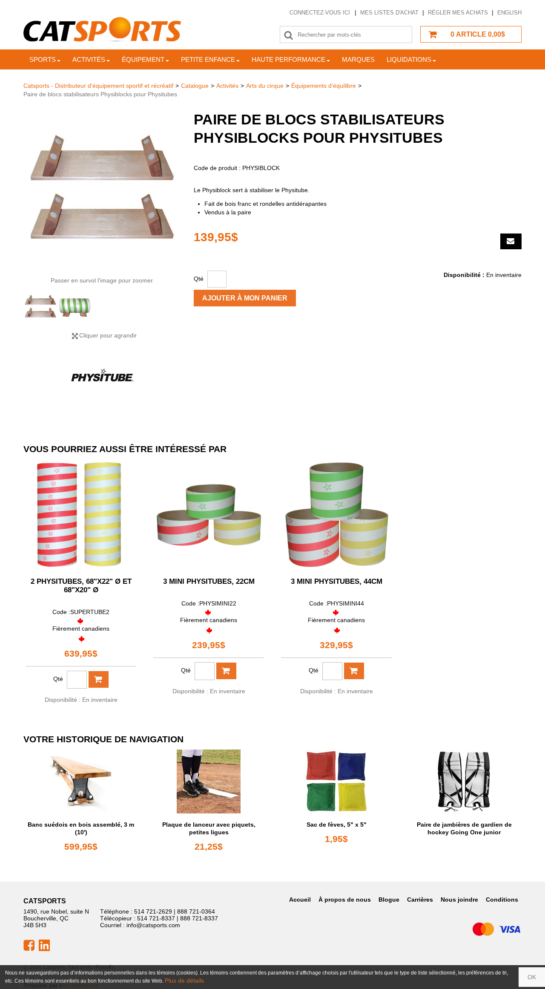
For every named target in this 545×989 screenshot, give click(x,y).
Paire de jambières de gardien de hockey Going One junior (464, 828)
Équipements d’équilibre (323, 85)
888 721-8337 (199, 918)
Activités (88, 59)
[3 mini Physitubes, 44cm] (336, 514)
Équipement (143, 59)
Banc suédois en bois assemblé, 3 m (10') (81, 828)
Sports (42, 59)
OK (532, 977)
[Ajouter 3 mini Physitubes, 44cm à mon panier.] (354, 671)
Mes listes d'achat (389, 12)
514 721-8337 (156, 918)
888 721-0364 (196, 911)
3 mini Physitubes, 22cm (209, 581)
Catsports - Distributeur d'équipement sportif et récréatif (98, 85)
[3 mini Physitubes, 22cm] (208, 514)
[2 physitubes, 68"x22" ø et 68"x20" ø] (81, 514)
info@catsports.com (153, 925)
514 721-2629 (153, 911)
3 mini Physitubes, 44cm (336, 581)
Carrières (420, 899)
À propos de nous (344, 899)
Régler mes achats (458, 12)
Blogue (389, 899)
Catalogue (195, 85)
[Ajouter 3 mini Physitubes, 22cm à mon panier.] (226, 671)
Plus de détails (184, 980)
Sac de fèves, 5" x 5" (337, 824)
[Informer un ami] (511, 241)
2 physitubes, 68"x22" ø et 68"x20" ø (81, 585)
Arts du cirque (265, 85)
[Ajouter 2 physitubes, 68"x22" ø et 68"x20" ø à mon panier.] (99, 679)
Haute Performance (288, 59)
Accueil (300, 899)
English (509, 12)
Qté (199, 278)
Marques (358, 59)
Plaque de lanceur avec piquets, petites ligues (208, 828)
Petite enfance (208, 59)
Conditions (502, 899)
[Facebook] (28, 944)
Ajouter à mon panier (244, 298)
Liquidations (409, 59)
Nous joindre (459, 899)
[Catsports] (102, 29)
